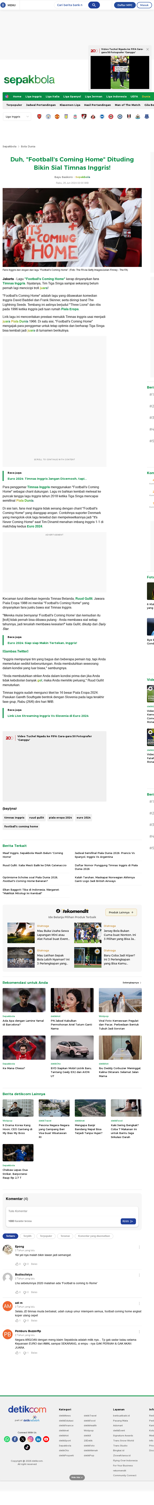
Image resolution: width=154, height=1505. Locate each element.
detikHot (64, 1435)
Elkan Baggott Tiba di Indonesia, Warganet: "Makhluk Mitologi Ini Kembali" (31, 891)
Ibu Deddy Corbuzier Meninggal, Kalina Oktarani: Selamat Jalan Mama (120, 1072)
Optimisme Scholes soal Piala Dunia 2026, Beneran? (30, 879)
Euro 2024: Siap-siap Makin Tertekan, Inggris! (42, 643)
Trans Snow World (123, 1440)
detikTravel (90, 1415)
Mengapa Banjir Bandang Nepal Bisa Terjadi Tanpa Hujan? (88, 1129)
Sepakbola (9, 146)
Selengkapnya (131, 982)
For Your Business (123, 1465)
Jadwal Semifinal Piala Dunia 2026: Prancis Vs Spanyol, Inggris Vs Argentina (105, 854)
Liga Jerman (93, 96)
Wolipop (89, 1430)
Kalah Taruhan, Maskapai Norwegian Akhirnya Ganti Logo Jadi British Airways (105, 879)
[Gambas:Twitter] (15, 651)
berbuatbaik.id (121, 1415)
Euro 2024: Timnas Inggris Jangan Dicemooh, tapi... (47, 479)
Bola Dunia (28, 146)
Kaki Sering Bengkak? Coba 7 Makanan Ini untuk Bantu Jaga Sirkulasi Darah (125, 1131)
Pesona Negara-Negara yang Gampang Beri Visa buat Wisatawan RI (54, 1131)
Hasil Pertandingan (97, 104)
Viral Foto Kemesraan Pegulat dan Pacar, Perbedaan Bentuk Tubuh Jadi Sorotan (119, 1024)
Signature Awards (123, 1435)
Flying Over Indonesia (125, 1460)
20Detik (88, 1440)
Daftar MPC (125, 5)
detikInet (64, 1430)
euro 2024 (83, 817)
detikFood (89, 1420)
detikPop (89, 1455)
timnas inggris (14, 817)
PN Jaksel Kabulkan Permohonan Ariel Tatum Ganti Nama (71, 1024)
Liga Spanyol (72, 96)
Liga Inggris (33, 96)
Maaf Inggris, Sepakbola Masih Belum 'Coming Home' (33, 854)
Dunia (146, 96)
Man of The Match (127, 104)
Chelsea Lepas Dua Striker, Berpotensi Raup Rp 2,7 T (15, 1173)
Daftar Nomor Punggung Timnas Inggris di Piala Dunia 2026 (106, 867)
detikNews (65, 1415)
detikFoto (89, 1445)
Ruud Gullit (83, 598)
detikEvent (119, 1430)
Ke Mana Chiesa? (14, 1068)
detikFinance (66, 1425)
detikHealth (90, 1425)
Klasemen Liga (70, 104)
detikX (87, 1435)
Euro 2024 (34, 526)
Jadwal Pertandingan (41, 104)
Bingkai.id (118, 1450)
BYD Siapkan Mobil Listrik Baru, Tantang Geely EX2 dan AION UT (71, 1072)
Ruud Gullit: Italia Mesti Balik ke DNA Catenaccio (35, 865)
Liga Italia (52, 96)
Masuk (144, 5)
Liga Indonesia (116, 96)
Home (17, 96)
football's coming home (21, 826)
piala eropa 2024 (60, 817)
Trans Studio (120, 1445)
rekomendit (119, 1470)
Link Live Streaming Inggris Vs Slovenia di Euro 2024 (48, 716)
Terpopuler (14, 104)
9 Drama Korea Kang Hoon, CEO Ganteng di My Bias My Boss (17, 1129)
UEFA (134, 96)
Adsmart (118, 1425)
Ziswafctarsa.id (122, 1455)
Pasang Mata (120, 1420)
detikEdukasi (66, 1420)
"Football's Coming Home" (44, 279)
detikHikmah (91, 1450)
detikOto (64, 1450)
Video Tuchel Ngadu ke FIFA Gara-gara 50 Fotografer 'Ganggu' (122, 51)
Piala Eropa (70, 309)
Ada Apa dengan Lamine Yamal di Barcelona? (23, 1022)
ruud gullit (36, 817)
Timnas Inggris (14, 283)
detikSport (65, 1440)
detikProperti (66, 1455)
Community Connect (124, 1475)
